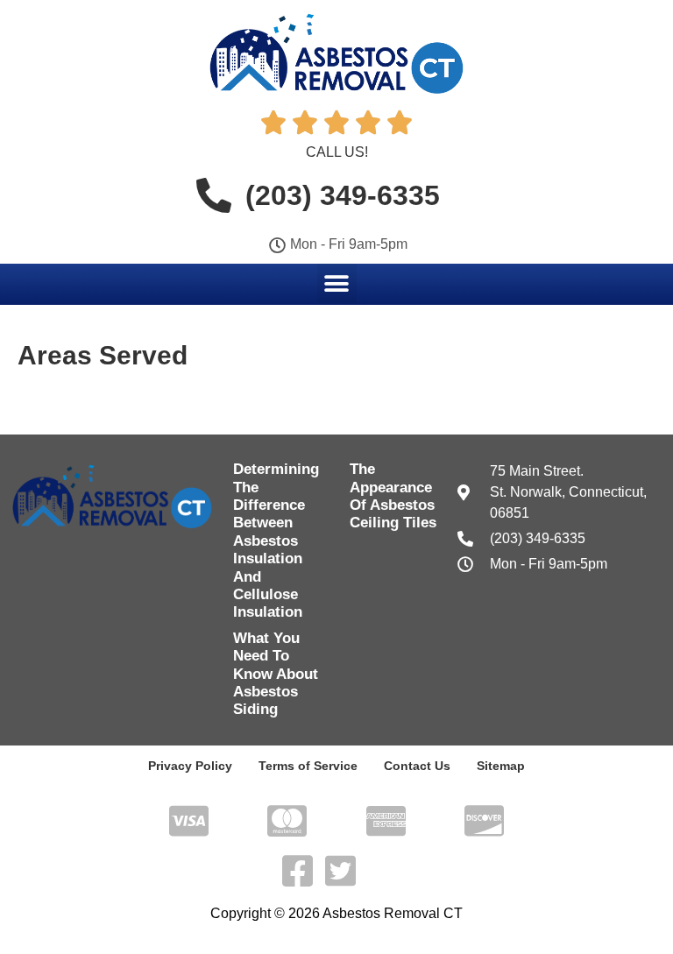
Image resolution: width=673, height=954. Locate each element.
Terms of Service (308, 766)
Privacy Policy (190, 766)
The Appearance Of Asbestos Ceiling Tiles (393, 496)
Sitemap (501, 766)
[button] (337, 283)
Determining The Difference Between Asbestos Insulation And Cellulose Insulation (276, 540)
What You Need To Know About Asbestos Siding (275, 674)
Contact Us (417, 766)
